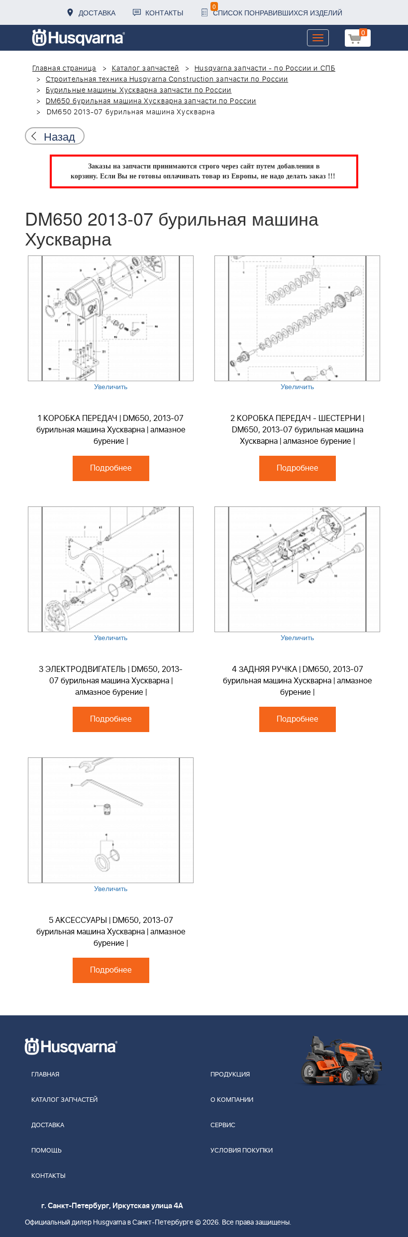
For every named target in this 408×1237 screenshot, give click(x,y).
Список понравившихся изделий (277, 9)
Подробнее (111, 468)
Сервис (222, 1125)
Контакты (164, 12)
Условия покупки (241, 1150)
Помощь (46, 1150)
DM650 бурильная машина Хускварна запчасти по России (151, 101)
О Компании (231, 1100)
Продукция (230, 1074)
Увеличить (110, 386)
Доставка (97, 12)
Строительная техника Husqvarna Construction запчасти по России (167, 79)
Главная (45, 1074)
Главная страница (64, 69)
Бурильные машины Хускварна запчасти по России (139, 90)
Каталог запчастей (146, 69)
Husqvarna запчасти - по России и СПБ (265, 69)
